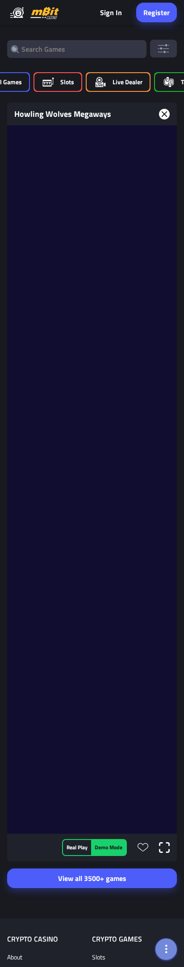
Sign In (111, 12)
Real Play (77, 847)
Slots (98, 957)
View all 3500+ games (92, 878)
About (14, 957)
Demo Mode (108, 847)
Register (156, 12)
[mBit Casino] (44, 12)
